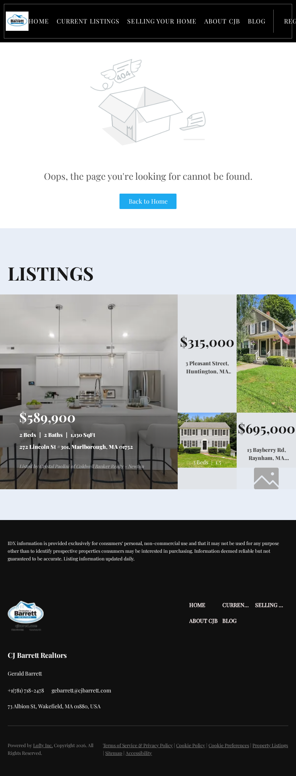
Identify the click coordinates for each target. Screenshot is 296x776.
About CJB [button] (222, 21)
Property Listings (270, 745)
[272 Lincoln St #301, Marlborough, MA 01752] (89, 487)
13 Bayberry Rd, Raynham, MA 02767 (266, 458)
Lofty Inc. (43, 745)
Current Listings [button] (88, 21)
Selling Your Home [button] (162, 21)
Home (39, 21)
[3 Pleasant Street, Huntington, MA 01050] (266, 411)
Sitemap (113, 753)
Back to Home (148, 201)
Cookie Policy (190, 745)
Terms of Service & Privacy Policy (138, 745)
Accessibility (139, 753)
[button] (17, 21)
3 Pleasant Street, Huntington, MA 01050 (207, 371)
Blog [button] (257, 21)
